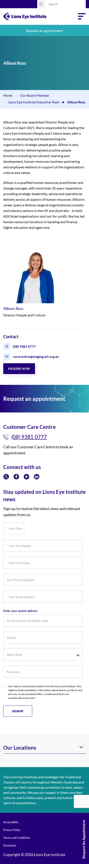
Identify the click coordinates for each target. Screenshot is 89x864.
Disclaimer (9, 845)
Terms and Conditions (16, 837)
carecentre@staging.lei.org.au (36, 356)
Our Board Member (34, 95)
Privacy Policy (12, 830)
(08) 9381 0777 (24, 346)
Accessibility (11, 822)
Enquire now (19, 368)
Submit (41, 4)
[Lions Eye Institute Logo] (24, 16)
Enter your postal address (20, 611)
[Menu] (82, 16)
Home (7, 95)
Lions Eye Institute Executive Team (33, 102)
